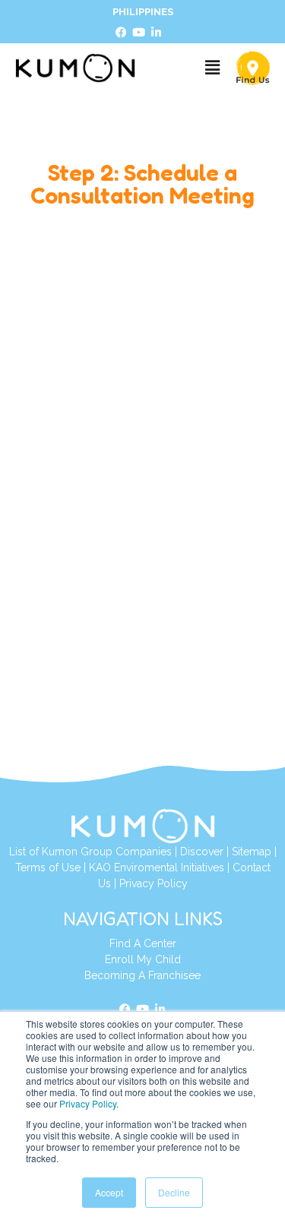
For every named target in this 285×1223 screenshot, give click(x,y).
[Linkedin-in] (156, 33)
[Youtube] (139, 33)
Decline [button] (174, 1192)
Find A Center (142, 943)
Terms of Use (48, 867)
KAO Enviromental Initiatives (156, 867)
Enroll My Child (143, 959)
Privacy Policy (87, 1103)
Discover (201, 851)
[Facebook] (121, 33)
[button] (212, 68)
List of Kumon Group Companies (90, 851)
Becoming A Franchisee (142, 975)
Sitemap (251, 851)
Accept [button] (109, 1192)
